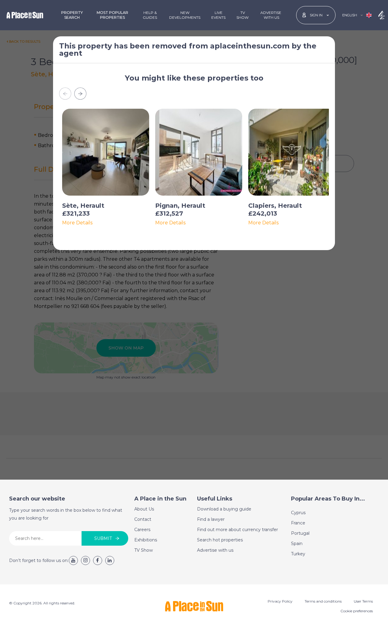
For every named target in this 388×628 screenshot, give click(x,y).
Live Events (218, 15)
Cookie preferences (356, 611)
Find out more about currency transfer (237, 529)
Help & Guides (150, 15)
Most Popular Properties (112, 15)
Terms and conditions (323, 601)
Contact (142, 519)
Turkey (298, 554)
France (298, 523)
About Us (144, 509)
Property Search (72, 15)
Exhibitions (145, 540)
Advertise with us (215, 550)
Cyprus (298, 512)
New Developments (184, 15)
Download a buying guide (224, 509)
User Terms (363, 601)
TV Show (242, 15)
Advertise (270, 15)
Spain (297, 543)
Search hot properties (220, 540)
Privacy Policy (280, 601)
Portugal (300, 533)
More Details (77, 222)
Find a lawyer (211, 519)
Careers (142, 529)
